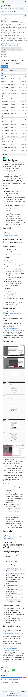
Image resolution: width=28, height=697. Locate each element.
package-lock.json (8, 127)
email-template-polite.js (9, 104)
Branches (15, 60)
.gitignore (5, 87)
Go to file (17, 63)
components (6, 76)
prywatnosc (4, 49)
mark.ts (5, 116)
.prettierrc (5, 90)
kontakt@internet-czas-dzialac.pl (13, 633)
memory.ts (6, 119)
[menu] (9, 695)
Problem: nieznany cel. (17, 96)
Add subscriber (15, 81)
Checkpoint (14, 93)
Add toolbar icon (15, 90)
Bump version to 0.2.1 (16, 127)
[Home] (3, 2)
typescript (11, 49)
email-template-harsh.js (9, 101)
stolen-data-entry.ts (8, 144)
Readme (4, 54)
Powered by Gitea (6, 691)
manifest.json (6, 113)
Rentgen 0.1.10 (6, 670)
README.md (6, 133)
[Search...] (25, 15)
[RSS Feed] (2, 8)
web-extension (19, 49)
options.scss (6, 121)
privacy (19, 47)
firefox (7, 47)
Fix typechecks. (15, 119)
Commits (6, 60)
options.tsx (6, 124)
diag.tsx (5, 98)
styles (4, 81)
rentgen (9, 6)
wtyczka (3, 51)
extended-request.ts (8, 110)
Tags (24, 60)
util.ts (4, 150)
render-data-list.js (7, 136)
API (20, 695)
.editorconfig (6, 84)
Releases (4, 667)
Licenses (15, 695)
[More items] (26, 11)
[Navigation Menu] (25, 2)
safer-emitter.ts (7, 141)
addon (2, 47)
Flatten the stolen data (17, 116)
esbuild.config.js (7, 107)
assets (4, 73)
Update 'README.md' (16, 133)
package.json (6, 130)
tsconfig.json (6, 147)
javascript (12, 47)
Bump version (13, 70)
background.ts (7, 93)
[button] (12, 63)
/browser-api (7, 78)
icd (4, 6)
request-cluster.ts (7, 139)
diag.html (5, 96)
